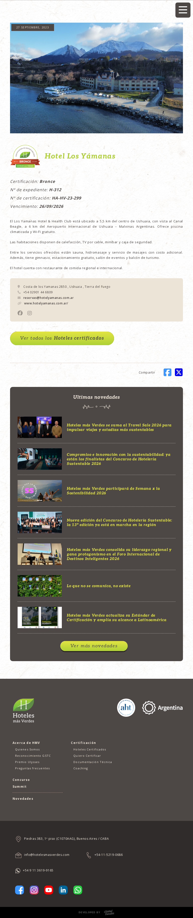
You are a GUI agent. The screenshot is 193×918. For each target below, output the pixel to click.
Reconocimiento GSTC (33, 755)
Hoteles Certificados (89, 749)
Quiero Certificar (87, 755)
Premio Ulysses (27, 762)
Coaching (80, 768)
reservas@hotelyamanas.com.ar (48, 298)
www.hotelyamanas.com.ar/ (46, 303)
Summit (20, 786)
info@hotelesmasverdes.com (47, 855)
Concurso (21, 780)
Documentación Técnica (92, 762)
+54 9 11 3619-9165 (38, 870)
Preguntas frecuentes (32, 768)
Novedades (23, 798)
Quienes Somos (27, 749)
